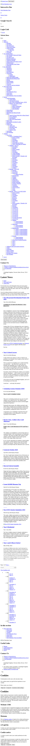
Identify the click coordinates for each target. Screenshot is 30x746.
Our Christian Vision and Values (13, 55)
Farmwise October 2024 (10, 450)
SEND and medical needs (12, 77)
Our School (9, 44)
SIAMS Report (9, 63)
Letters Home (12, 99)
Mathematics (12, 76)
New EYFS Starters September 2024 (14, 510)
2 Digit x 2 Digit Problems (21, 232)
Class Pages (9, 135)
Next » (7, 565)
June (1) (11, 575)
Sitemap (5, 646)
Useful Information (10, 98)
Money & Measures (16, 106)
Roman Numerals (16, 182)
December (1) (12, 614)
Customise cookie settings (17, 687)
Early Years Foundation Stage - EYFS (18, 102)
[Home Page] (4, 1)
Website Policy (6, 649)
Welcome (8, 43)
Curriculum (9, 73)
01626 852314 (12, 266)
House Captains (10, 250)
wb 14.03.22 (15, 216)
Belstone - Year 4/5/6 (14, 169)
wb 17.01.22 (15, 209)
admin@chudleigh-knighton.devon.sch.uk (19, 267)
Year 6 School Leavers (10, 352)
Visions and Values (10, 47)
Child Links (12, 125)
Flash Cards (15, 141)
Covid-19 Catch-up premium (13, 85)
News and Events (7, 86)
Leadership (9, 249)
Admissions (9, 69)
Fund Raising (12, 118)
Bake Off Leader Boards (15, 119)
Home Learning (16, 137)
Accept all (9, 687)
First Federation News (11, 91)
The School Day (10, 45)
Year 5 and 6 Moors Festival (11, 543)
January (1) (11, 602)
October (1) (12, 593)
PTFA (7, 114)
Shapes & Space (16, 107)
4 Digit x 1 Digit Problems (21, 230)
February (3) (12, 618)
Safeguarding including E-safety (13, 122)
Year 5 (13, 242)
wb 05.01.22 (15, 208)
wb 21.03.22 (15, 219)
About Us (5, 42)
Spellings (14, 164)
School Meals (9, 110)
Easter (13, 202)
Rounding (14, 184)
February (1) (12, 589)
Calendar (8, 90)
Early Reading (9, 132)
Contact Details (9, 48)
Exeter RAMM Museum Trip (12, 484)
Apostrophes (15, 186)
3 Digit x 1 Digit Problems (21, 229)
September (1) (12, 579)
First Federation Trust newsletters (14, 95)
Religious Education (11, 59)
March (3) (11, 588)
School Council (10, 251)
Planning (14, 139)
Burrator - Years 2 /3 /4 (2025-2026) (17, 191)
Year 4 (13, 241)
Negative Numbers (16, 183)
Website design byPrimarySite (10, 669)
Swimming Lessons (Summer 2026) (13, 388)
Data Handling (15, 108)
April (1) (11, 587)
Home (4, 40)
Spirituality (8, 65)
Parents (5, 97)
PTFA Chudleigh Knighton (16, 343)
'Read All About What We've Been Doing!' (19, 115)
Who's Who (9, 51)
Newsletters (9, 89)
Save (13, 744)
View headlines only (5, 570)
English (11, 74)
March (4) (11, 617)
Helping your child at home (15, 103)
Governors (8, 52)
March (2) (11, 600)
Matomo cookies (8, 719)
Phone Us (6, 266)
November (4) (12, 592)
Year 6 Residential (8, 527)
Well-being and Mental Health (13, 112)
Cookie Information (8, 647)
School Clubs (9, 111)
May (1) (11, 581)
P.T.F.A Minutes (13, 116)
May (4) (11, 598)
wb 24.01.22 (15, 211)
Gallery (8, 247)
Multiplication (15, 175)
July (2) (11, 608)
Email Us (7, 267)
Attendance (9, 68)
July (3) (11, 573)
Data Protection (10, 72)
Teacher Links (12, 129)
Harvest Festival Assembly (11, 466)
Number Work (15, 181)
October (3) (12, 577)
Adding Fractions (19, 174)
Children (5, 133)
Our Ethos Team (10, 57)
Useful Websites (16, 153)
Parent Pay (8, 123)
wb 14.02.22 (15, 215)
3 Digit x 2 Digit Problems (21, 233)
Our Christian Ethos (8, 53)
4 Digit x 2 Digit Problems (21, 234)
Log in (3, 32)
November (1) (12, 584)
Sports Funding (9, 82)
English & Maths (16, 154)
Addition (14, 178)
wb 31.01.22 (15, 212)
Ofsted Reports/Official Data (13, 78)
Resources (14, 198)
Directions (11, 49)
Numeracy (14, 104)
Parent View (9, 120)
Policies (8, 80)
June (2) (11, 597)
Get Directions (8, 268)
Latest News (9, 93)
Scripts (13, 190)
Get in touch (11, 1)
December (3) (12, 622)
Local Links (12, 128)
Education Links (13, 127)
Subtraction (14, 179)
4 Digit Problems (19, 223)
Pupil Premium (9, 81)
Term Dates (9, 131)
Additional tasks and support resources (15, 246)
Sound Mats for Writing (17, 143)
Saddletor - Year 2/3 (13, 145)
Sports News (9, 94)
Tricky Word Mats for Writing (19, 144)
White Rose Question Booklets (19, 240)
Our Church (9, 56)
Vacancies (8, 84)
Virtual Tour (9, 87)
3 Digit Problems (19, 221)
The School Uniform (14, 101)
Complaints (9, 70)
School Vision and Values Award (14, 61)
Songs (13, 188)
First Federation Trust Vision (13, 64)
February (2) (12, 601)
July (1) (11, 596)
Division (14, 177)
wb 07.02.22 (15, 213)
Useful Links (9, 124)
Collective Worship (10, 60)
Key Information (7, 66)
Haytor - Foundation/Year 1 (15, 136)
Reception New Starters (11, 253)
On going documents (17, 217)
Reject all (3, 687)
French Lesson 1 (16, 187)
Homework (14, 173)
